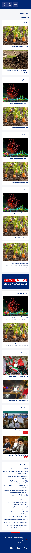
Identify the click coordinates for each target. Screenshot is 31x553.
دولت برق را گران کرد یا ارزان (19, 495)
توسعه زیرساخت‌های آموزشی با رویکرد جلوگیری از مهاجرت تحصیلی (16, 503)
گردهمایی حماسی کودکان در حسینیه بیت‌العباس (16, 477)
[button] (7, 244)
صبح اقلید (15, 542)
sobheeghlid (24, 267)
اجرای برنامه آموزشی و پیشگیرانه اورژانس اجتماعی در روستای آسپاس (15, 482)
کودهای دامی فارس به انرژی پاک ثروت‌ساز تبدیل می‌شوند (16, 71)
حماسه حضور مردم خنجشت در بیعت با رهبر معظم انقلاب (15, 499)
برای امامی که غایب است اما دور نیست (19, 103)
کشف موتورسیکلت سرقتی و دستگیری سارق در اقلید (15, 508)
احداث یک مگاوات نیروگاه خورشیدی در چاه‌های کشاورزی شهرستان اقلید (14, 472)
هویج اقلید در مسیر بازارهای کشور (20, 46)
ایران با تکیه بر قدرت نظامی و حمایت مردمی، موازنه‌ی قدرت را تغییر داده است (15, 491)
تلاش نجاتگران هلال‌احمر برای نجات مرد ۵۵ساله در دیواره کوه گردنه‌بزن (16, 526)
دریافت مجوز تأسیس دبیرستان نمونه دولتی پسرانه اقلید (15, 513)
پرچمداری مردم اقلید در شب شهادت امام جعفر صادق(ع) (14, 486)
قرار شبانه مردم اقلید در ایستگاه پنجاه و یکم (18, 376)
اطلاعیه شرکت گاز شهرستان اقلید (17, 516)
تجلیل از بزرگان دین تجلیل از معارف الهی (18, 455)
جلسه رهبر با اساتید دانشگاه (21, 430)
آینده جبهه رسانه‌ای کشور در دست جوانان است (14, 522)
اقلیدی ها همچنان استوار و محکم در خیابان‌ (17, 400)
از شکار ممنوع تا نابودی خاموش (18, 469)
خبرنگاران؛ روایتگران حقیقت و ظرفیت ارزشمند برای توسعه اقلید (16, 264)
